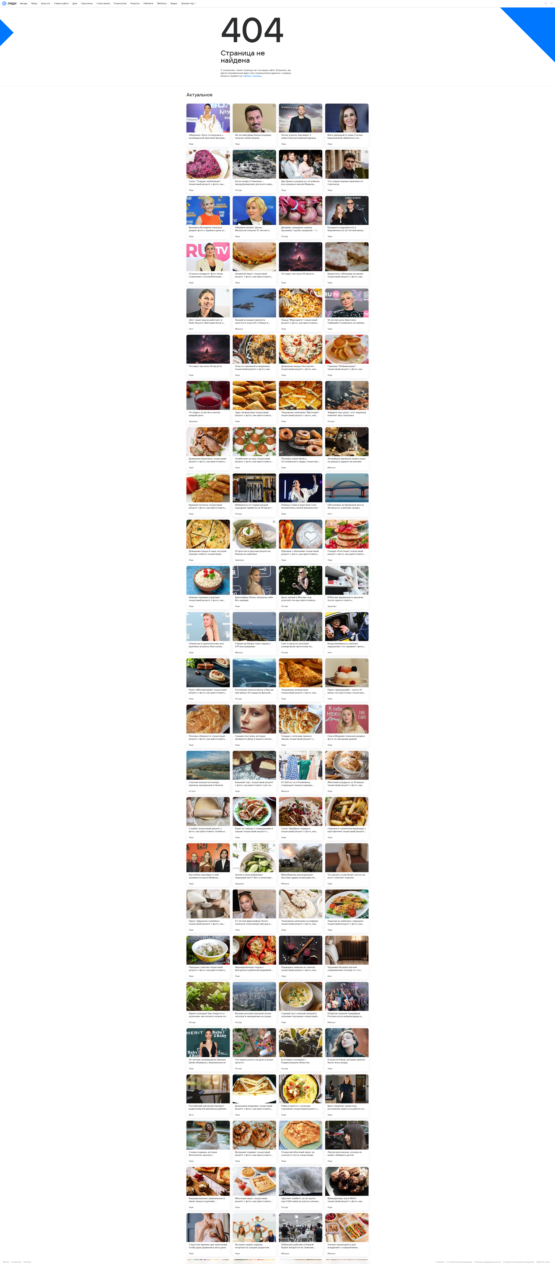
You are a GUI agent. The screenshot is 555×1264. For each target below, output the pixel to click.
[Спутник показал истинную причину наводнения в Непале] (208, 772)
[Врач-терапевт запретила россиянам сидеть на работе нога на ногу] (347, 1096)
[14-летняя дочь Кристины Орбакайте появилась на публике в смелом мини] (347, 310)
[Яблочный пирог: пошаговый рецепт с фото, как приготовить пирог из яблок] (254, 1188)
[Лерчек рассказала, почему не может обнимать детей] (347, 1142)
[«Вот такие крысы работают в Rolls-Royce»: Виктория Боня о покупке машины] (208, 310)
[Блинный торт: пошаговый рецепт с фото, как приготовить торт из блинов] (254, 772)
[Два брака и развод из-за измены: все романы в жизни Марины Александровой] (300, 171)
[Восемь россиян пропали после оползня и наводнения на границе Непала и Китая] (254, 1003)
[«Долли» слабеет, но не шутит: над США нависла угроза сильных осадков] (300, 1188)
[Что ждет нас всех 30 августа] (208, 356)
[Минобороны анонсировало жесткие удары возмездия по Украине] (300, 865)
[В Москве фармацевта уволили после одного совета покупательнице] (347, 587)
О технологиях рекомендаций (459, 1262)
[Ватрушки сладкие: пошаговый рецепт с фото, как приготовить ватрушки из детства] (254, 1142)
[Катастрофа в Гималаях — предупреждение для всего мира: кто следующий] (254, 171)
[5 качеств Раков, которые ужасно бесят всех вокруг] (347, 1050)
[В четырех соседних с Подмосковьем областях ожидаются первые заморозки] (300, 1050)
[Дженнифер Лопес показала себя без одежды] (254, 587)
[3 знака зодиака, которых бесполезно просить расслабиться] (208, 1142)
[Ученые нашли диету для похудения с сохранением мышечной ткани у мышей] (347, 1234)
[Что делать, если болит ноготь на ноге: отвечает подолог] (347, 865)
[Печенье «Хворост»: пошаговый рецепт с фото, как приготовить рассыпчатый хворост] (208, 726)
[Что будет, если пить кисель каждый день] (208, 402)
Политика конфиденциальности (487, 1262)
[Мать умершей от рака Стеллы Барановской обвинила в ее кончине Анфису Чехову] (347, 125)
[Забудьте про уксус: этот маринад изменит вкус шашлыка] (347, 402)
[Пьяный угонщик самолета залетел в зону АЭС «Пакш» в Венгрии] (254, 310)
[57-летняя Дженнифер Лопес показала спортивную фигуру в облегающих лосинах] (254, 911)
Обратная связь (543, 1262)
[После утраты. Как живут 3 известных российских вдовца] (300, 125)
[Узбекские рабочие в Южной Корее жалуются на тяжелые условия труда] (300, 1234)
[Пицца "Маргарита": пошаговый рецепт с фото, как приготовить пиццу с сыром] (300, 310)
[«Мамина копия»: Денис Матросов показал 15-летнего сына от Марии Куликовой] (254, 217)
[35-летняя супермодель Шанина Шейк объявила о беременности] (208, 1050)
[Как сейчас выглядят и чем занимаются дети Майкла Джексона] (208, 865)
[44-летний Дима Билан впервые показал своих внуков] (254, 125)
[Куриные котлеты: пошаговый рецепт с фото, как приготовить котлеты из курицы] (208, 495)
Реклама (27, 1262)
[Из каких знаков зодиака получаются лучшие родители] (254, 1234)
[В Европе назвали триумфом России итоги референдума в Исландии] (347, 1003)
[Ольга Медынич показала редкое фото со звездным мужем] (347, 726)
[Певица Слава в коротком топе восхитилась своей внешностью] (300, 495)
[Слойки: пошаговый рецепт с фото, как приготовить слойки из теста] (208, 818)
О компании (16, 1262)
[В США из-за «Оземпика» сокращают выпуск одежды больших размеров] (300, 772)
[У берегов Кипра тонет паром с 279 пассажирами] (254, 633)
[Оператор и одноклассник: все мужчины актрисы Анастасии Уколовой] (208, 633)
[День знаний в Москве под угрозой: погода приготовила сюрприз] (300, 587)
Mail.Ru (6, 1262)
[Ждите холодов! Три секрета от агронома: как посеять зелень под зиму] (208, 1003)
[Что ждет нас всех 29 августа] (300, 264)
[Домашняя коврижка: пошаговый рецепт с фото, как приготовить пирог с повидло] (254, 1096)
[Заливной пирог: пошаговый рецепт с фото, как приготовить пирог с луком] (254, 264)
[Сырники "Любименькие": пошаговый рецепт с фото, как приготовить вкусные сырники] (347, 356)
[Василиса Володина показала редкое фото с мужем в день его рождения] (208, 217)
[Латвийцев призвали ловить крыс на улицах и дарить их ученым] (347, 449)
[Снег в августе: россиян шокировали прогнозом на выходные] (300, 633)
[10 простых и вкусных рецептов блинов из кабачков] (254, 541)
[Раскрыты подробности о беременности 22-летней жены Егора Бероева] (347, 217)
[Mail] (4, 3)
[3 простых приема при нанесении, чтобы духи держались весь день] (208, 1234)
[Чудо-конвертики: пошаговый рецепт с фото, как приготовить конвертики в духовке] (254, 402)
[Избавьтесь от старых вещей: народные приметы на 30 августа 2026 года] (254, 495)
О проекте (440, 1262)
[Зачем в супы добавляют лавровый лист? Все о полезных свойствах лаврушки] (254, 865)
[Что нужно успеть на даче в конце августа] (254, 1050)
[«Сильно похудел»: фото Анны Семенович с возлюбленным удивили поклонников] (208, 264)
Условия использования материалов (518, 1262)
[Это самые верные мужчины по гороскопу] (347, 171)
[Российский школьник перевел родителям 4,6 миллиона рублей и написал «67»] (208, 1096)
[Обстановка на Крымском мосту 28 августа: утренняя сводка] (347, 495)
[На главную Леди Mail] (11, 3)
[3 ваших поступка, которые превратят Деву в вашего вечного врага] (254, 726)
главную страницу (251, 76)
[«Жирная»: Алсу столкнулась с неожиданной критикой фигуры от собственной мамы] (208, 125)
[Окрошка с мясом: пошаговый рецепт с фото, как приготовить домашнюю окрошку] (208, 957)
